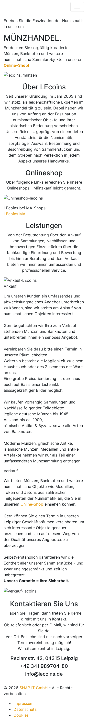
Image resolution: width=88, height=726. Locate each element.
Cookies (21, 715)
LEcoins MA (14, 213)
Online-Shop (32, 504)
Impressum (23, 703)
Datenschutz (25, 709)
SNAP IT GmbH (34, 687)
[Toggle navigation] (77, 7)
